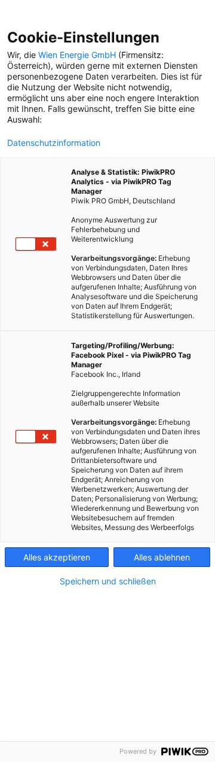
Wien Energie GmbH (77, 55)
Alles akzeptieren (56, 557)
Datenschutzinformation (53, 143)
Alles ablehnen (162, 557)
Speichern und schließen (108, 581)
